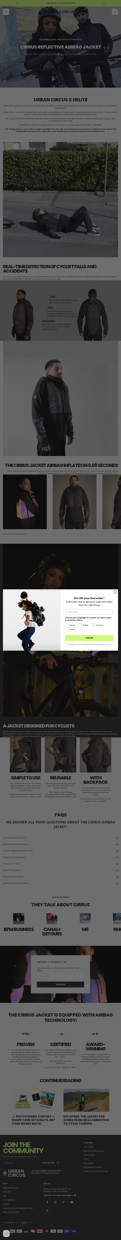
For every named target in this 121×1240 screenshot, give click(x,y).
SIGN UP (89, 638)
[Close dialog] (115, 592)
